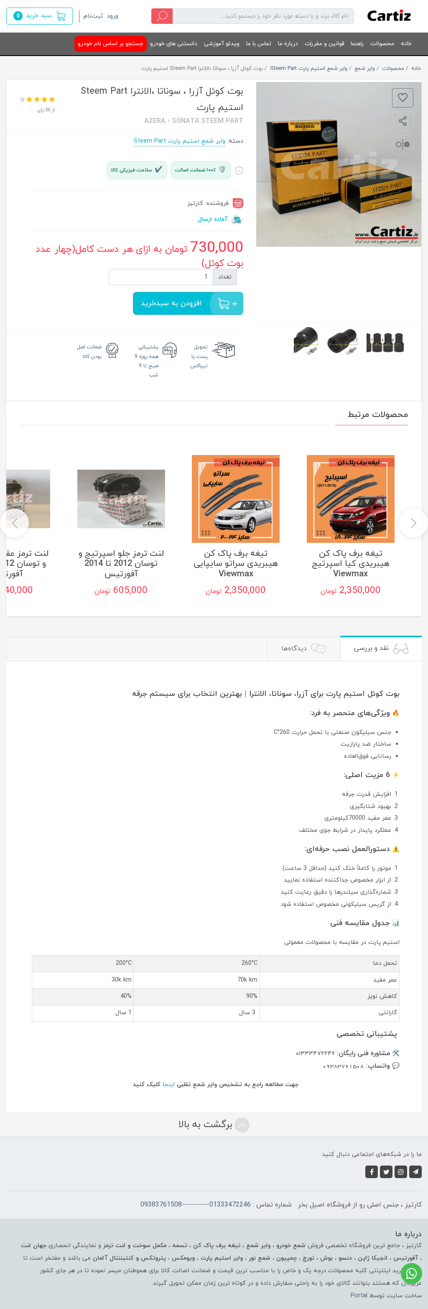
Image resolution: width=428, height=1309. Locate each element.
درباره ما (288, 44)
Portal (359, 1295)
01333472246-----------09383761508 (195, 1204)
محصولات (382, 44)
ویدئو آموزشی (221, 44)
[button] (39, 16)
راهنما (357, 44)
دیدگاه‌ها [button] (295, 648)
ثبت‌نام (93, 16)
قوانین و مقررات (324, 44)
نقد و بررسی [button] (372, 648)
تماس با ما (258, 44)
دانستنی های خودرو (173, 44)
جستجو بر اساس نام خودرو (110, 44)
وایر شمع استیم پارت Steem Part (179, 141)
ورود (112, 16)
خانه (406, 44)
